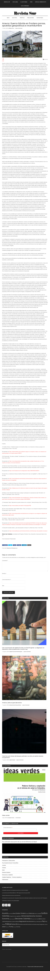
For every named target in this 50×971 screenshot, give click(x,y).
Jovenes (4, 865)
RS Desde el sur (14, 548)
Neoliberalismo (31, 921)
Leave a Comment (18, 28)
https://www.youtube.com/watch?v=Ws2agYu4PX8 (20, 505)
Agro (9, 913)
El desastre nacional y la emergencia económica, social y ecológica (15, 890)
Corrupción (11, 916)
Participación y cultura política (8, 860)
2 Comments (18, 817)
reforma (27, 924)
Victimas (4, 867)
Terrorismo (7, 926)
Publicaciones (5, 879)
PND (46, 921)
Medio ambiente (12, 921)
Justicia (43, 918)
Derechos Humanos (35, 916)
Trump (11, 926)
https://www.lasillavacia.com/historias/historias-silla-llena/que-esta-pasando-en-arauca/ (28, 530)
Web (3, 585)
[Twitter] (3, 905)
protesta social (22, 924)
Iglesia (40, 918)
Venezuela (14, 926)
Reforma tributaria (33, 924)
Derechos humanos (6, 872)
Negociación (23, 921)
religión (38, 924)
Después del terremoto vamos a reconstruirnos (11, 895)
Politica (8, 924)
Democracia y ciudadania (7, 874)
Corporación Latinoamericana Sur (25, 13)
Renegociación (41, 924)
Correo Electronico (7, 828)
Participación (39, 921)
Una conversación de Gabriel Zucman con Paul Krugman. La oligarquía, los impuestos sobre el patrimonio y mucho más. (23, 648)
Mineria (17, 921)
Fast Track (36, 918)
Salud (3, 870)
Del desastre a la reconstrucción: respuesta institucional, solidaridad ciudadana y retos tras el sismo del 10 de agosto (24, 898)
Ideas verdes (6, 815)
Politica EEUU (15, 924)
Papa (35, 921)
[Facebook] (9, 905)
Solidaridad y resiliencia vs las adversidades (10, 900)
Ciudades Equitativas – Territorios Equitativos (12, 877)
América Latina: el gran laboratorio (12, 702)
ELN (31, 918)
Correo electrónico (6, 579)
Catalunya (31, 913)
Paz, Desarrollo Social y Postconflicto (10, 863)
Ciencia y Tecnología (37, 913)
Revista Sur (9, 548)
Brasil (14, 913)
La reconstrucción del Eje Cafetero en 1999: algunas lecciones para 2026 (16, 892)
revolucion (46, 924)
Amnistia (11, 913)
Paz (43, 921)
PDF (3, 61)
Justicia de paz (5, 921)
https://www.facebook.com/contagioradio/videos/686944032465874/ (24, 470)
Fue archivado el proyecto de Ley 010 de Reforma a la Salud (19, 841)
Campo (27, 913)
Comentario (5, 560)
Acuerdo (5, 913)
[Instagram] (6, 905)
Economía (5, 919)
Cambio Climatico (21, 913)
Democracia (25, 916)
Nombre (4, 573)
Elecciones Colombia (22, 919)
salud (3, 926)
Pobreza (3, 924)
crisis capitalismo (17, 916)
